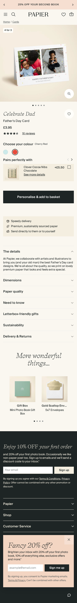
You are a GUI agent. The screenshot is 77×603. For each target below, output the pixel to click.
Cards (15, 22)
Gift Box (22, 405)
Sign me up (56, 568)
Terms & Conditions (49, 479)
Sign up (64, 470)
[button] (69, 539)
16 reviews (28, 134)
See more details (34, 175)
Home (6, 22)
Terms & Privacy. (17, 580)
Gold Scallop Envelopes (58, 405)
